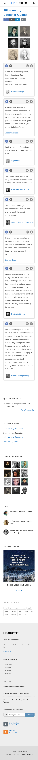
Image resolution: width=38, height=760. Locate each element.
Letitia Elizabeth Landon (19, 585)
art (32, 611)
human (14, 611)
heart (6, 615)
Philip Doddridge (17, 92)
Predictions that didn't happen (21, 511)
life (6, 608)
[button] (34, 3)
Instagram (8, 667)
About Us (30, 754)
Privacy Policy (20, 754)
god (29, 608)
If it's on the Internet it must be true (16, 693)
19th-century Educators (13, 437)
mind (20, 611)
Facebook (8, 664)
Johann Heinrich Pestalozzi (22, 222)
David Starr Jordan (27, 410)
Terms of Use (9, 754)
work (26, 611)
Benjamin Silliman (18, 314)
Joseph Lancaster (12, 133)
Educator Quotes (10, 441)
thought (13, 615)
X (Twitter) (8, 670)
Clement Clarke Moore (20, 190)
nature (17, 608)
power (6, 611)
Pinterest (8, 673)
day (26, 615)
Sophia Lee (15, 161)
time (23, 608)
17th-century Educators (13, 429)
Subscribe (29, 715)
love (11, 608)
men (20, 615)
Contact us (7, 651)
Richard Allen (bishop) (20, 376)
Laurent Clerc (10, 260)
